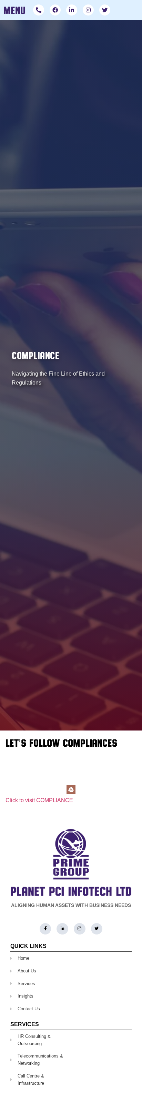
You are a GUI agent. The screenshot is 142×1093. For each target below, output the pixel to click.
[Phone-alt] (38, 10)
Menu (14, 10)
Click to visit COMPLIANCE (39, 800)
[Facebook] (55, 10)
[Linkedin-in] (71, 10)
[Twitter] (104, 10)
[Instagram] (88, 10)
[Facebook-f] (45, 929)
